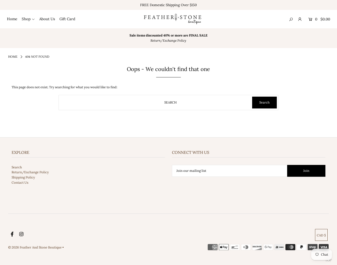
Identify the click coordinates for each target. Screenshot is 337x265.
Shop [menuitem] (26, 19)
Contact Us (20, 182)
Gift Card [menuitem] (67, 19)
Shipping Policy (23, 177)
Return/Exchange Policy (30, 172)
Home (12, 56)
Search (17, 167)
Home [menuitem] (12, 19)
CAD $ (321, 235)
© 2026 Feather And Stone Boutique (35, 247)
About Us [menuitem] (47, 19)
